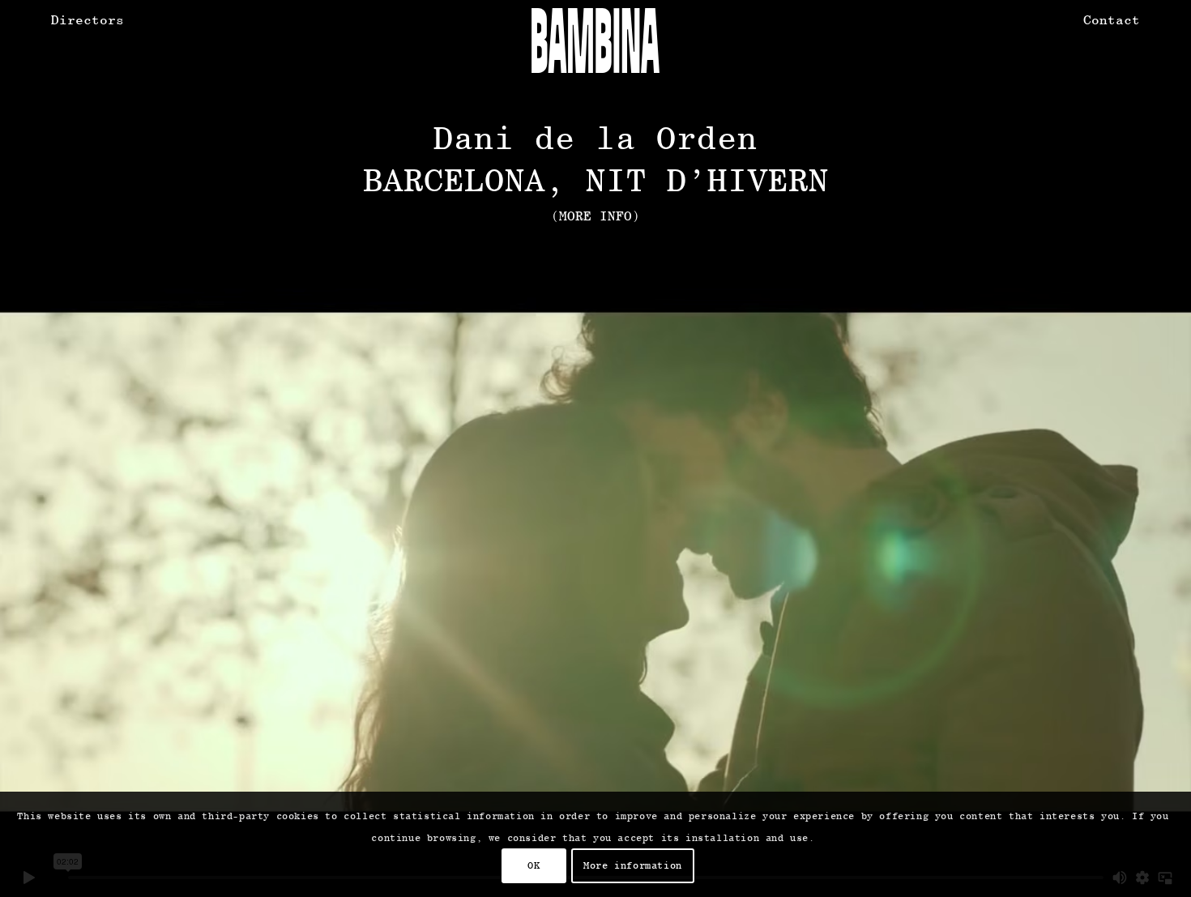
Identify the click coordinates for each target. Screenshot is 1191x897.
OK (533, 865)
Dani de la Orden (595, 137)
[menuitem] (87, 20)
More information (632, 865)
